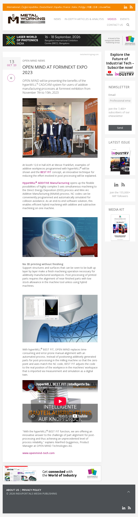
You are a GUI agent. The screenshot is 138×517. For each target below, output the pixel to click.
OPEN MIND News (33, 60)
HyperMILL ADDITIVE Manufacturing (45, 183)
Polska (82, 7)
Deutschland (46, 7)
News (57, 19)
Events (124, 19)
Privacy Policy (31, 490)
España (58, 7)
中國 (89, 7)
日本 (95, 7)
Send (120, 127)
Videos (111, 19)
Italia (74, 7)
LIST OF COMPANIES (18, 497)
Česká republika (30, 7)
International (13, 7)
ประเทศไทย (104, 7)
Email (112, 95)
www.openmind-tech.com (38, 453)
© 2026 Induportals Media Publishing (31, 493)
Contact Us (115, 24)
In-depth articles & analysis (84, 19)
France (66, 7)
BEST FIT (45, 172)
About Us (12, 490)
